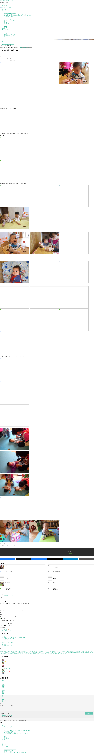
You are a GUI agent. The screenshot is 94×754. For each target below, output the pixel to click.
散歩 (26, 653)
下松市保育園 (12, 598)
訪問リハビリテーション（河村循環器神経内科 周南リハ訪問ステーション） (17, 15)
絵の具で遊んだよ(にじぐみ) (7, 675)
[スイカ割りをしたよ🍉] (3, 670)
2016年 (3, 692)
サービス (3, 696)
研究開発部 (6, 22)
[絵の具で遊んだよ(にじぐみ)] (3, 673)
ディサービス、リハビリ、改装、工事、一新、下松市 (29, 651)
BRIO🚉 (54, 582)
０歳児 (63, 653)
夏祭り (5, 653)
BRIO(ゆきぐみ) (7, 582)
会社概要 (3, 698)
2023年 (3, 684)
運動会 (59, 653)
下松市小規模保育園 (77, 652)
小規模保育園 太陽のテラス (9, 16)
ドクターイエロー (40, 651)
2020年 (3, 687)
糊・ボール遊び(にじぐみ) (6, 630)
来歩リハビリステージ (8, 12)
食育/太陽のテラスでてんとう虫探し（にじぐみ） (12, 565)
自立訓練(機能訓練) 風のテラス (9, 35)
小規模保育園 (15, 653)
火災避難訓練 (34, 653)
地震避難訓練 (2, 653)
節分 (37, 653)
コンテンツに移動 (3, 0)
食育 (61, 653)
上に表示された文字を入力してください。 (7, 620)
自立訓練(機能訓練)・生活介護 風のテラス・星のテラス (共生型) (16, 19)
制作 (88, 652)
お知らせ (3, 636)
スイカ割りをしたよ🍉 (6, 671)
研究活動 (5, 27)
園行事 (93, 652)
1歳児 (1, 651)
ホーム (3, 4)
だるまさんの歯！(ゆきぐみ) (9, 571)
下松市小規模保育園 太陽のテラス (8, 638)
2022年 (3, 685)
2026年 (3, 680)
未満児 (19, 598)
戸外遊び (18, 653)
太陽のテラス (6, 32)
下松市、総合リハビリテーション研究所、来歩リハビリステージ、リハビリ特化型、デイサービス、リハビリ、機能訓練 (53, 652)
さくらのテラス (6, 33)
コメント (2, 610)
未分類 (3, 643)
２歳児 (65, 653)
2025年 (3, 681)
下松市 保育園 (54, 651)
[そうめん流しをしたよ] (3, 667)
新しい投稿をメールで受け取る (6, 625)
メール (1, 614)
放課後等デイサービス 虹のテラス (10, 20)
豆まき (57, 653)
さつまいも (17, 651)
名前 (1, 612)
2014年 (3, 693)
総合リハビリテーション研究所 (25, 598)
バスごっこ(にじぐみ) (56, 571)
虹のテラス (52, 653)
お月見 (6, 651)
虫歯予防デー (49, 653)
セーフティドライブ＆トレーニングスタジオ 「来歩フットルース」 (16, 14)
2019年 (3, 688)
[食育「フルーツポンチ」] (3, 663)
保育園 (87, 652)
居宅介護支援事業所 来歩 (6, 641)
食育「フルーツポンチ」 (6, 664)
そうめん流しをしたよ (6, 668)
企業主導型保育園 (83, 652)
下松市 (8, 598)
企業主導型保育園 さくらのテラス (10, 17)
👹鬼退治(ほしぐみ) (8, 588)
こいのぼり (8, 651)
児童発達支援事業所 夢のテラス (10, 13)
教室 (4, 21)
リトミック (47, 651)
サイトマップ (4, 5)
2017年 (3, 691)
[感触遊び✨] (3, 660)
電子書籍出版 (6, 23)
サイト (1, 616)
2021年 (3, 686)
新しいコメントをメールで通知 (6, 623)
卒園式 (90, 652)
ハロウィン (44, 651)
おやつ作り (3, 651)
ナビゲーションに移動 (10, 0)
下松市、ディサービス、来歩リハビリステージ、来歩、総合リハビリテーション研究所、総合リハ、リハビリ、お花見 (73, 651)
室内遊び (16, 598)
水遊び (31, 653)
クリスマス (20, 651)
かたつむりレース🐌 (5, 629)
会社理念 (5, 26)
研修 (3, 699)
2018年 (3, 690)
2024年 (3, 683)
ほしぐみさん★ (55, 565)
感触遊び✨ (55, 588)
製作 (55, 653)
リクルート (4, 700)
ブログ (3, 701)
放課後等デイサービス (23, 653)
